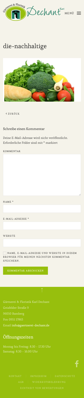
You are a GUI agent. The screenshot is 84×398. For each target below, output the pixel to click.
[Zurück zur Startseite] (33, 12)
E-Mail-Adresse (16, 218)
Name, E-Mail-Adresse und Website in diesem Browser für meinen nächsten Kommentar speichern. (40, 256)
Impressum (38, 376)
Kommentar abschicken (25, 270)
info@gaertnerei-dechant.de (30, 325)
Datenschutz (65, 376)
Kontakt (15, 376)
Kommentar (12, 151)
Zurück (14, 113)
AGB (21, 381)
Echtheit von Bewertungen (42, 387)
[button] (73, 13)
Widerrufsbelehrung (49, 381)
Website (9, 235)
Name (8, 201)
